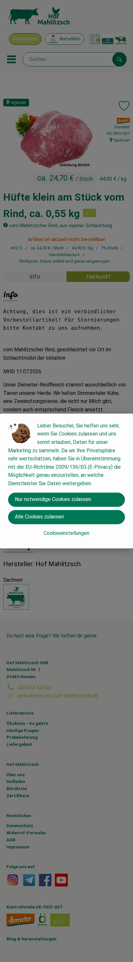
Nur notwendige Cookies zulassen (53, 499)
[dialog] (66, 481)
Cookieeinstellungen (66, 533)
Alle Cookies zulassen (39, 517)
